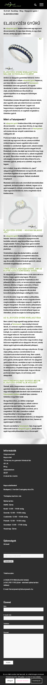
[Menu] (40, 4)
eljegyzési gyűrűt (24, 429)
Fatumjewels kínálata (12, 394)
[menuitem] (35, 4)
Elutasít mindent (23, 681)
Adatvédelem (9, 470)
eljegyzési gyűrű (13, 72)
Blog (5, 467)
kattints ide (16, 496)
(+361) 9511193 (10, 582)
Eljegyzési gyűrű (13, 230)
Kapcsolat (8, 457)
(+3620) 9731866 (10, 580)
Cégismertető (9, 454)
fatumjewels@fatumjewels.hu (21, 589)
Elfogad (10, 681)
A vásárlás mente (11, 476)
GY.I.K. (6, 463)
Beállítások (36, 681)
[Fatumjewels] (13, 4)
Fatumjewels (33, 83)
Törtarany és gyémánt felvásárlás (17, 460)
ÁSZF (6, 473)
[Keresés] (35, 4)
